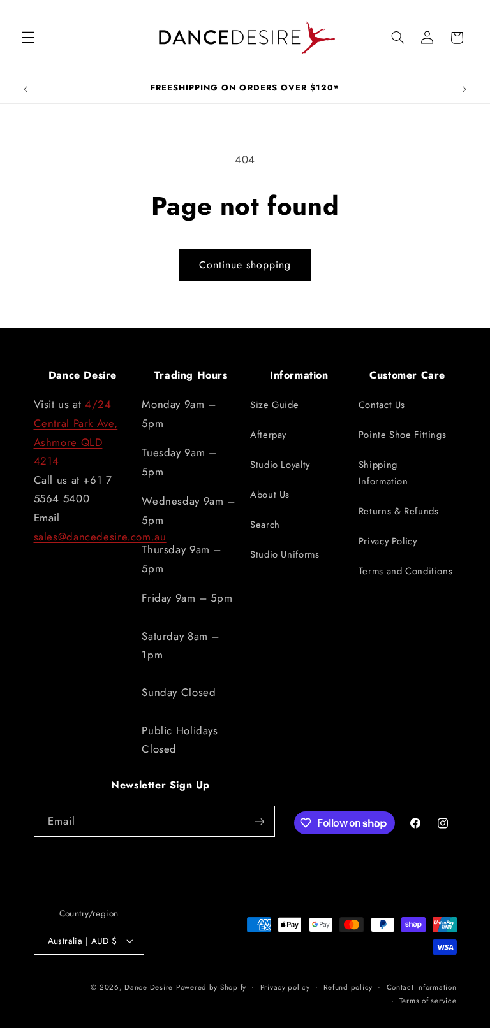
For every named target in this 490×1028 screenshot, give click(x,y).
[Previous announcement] (25, 89)
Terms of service (428, 1000)
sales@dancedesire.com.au (100, 536)
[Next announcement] (464, 89)
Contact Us (382, 405)
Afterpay (268, 435)
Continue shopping (245, 264)
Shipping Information (383, 473)
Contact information (422, 987)
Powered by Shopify (211, 987)
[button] (28, 37)
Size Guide (274, 405)
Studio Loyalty (280, 465)
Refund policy (348, 987)
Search (265, 525)
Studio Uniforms (284, 554)
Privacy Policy (388, 541)
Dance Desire (148, 987)
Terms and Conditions (406, 571)
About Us (270, 495)
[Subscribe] (259, 821)
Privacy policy (285, 987)
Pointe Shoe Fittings (403, 435)
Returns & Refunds (399, 511)
